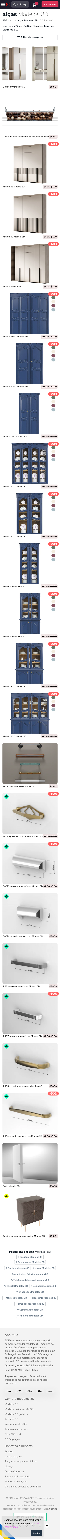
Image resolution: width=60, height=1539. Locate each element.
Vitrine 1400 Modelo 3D (14, 486)
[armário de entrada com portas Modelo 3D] (30, 1213)
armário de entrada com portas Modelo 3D (24, 1236)
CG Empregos (12, 1439)
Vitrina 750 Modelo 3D (14, 636)
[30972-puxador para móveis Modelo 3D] (30, 913)
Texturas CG (11, 1419)
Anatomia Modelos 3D (31, 1315)
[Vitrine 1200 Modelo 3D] (30, 513)
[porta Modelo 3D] (30, 1163)
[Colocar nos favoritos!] (53, 80)
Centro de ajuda (13, 1456)
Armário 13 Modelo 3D (14, 186)
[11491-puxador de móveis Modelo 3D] (30, 963)
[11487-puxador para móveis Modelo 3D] (30, 1013)
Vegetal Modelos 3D (17, 1286)
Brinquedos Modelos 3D (31, 1292)
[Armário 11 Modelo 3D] (30, 263)
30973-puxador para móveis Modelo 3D (23, 886)
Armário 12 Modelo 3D (14, 236)
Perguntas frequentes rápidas (21, 1461)
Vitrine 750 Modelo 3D (14, 586)
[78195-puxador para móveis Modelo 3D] (30, 813)
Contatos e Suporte (19, 1446)
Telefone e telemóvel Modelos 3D (31, 1280)
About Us (11, 1335)
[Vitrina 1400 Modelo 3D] (30, 713)
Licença (9, 1466)
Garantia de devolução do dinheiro (23, 1486)
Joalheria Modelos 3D (44, 1286)
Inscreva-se (50, 4)
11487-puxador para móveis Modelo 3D (22, 1036)
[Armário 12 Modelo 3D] (30, 213)
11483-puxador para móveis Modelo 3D (22, 1136)
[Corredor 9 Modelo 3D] (30, 63)
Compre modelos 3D (19, 1399)
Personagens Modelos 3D (31, 1262)
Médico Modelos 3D (16, 1298)
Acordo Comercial (14, 1471)
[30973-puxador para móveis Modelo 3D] (30, 863)
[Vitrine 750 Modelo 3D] (30, 563)
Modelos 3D (11, 1404)
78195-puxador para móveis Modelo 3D (23, 836)
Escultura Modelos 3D (30, 1257)
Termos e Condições (16, 1481)
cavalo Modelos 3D (44, 1268)
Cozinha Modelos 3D (18, 1268)
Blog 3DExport (13, 1434)
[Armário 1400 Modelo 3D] (30, 313)
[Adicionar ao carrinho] (47, 80)
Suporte (9, 1451)
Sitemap (53, 1508)
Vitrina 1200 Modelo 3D (14, 686)
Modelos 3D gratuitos (16, 1414)
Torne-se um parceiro (16, 1429)
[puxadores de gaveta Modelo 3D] (30, 763)
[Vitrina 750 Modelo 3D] (30, 613)
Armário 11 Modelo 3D (13, 286)
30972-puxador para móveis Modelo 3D (23, 936)
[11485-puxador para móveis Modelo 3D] (30, 1063)
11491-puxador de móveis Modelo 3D (21, 986)
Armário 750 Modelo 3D (15, 436)
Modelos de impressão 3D (19, 1409)
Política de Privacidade (17, 1476)
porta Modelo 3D (11, 1186)
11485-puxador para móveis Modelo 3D (22, 1086)
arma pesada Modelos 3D (30, 1303)
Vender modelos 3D (16, 1424)
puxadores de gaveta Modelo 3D (19, 786)
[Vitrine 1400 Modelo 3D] (30, 463)
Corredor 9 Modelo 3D (14, 86)
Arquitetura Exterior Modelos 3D (31, 1274)
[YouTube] (47, 1526)
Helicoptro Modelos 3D (44, 1298)
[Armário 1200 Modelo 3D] (30, 363)
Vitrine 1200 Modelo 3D (14, 536)
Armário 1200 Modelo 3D (15, 386)
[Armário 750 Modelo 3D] (30, 413)
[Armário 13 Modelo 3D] (30, 163)
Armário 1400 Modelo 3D (15, 336)
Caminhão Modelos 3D (31, 1309)
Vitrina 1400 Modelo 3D (14, 736)
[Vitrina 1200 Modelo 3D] (30, 663)
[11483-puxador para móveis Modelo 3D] (30, 1113)
